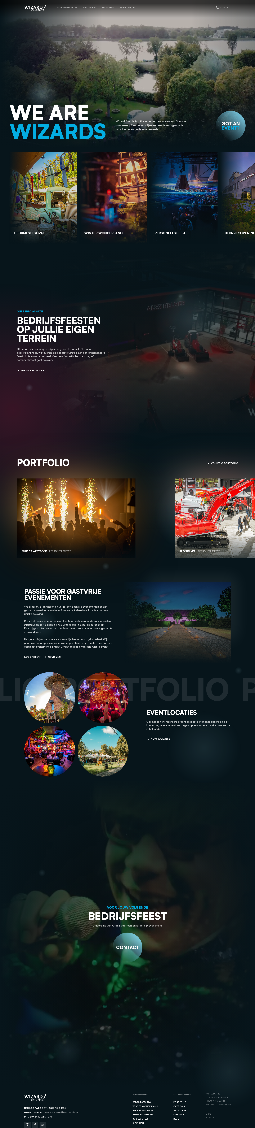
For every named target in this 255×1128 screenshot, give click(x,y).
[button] (67, 7)
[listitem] (96, 518)
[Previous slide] (235, 515)
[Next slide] (237, 515)
